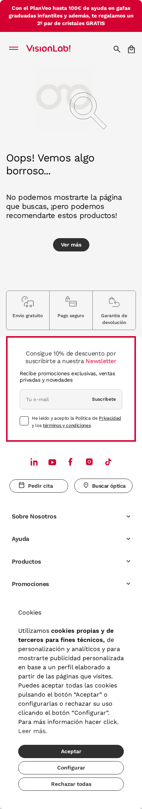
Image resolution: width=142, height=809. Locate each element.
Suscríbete (104, 399)
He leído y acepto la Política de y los (76, 422)
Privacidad (110, 418)
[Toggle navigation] (15, 49)
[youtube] (89, 461)
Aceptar (71, 751)
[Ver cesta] (132, 49)
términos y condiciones (67, 425)
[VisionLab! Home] (58, 49)
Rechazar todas (71, 784)
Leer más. (32, 731)
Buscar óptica (109, 486)
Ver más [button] (71, 245)
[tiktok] (108, 461)
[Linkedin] (34, 461)
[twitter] (52, 461)
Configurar (71, 768)
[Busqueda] (118, 49)
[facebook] (70, 461)
